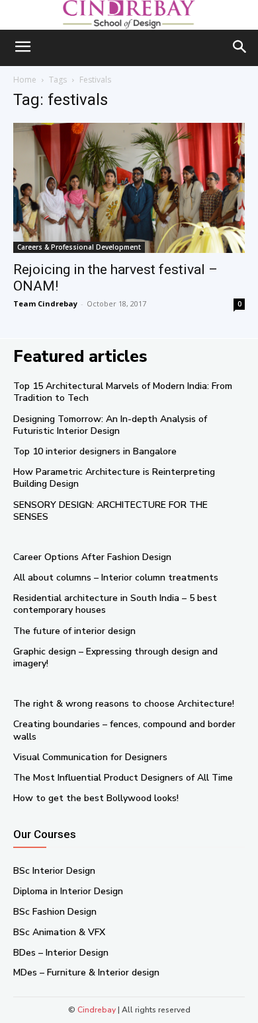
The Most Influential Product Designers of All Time (123, 777)
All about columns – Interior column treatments (115, 577)
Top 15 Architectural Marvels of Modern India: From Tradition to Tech (122, 392)
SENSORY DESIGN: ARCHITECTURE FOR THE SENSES (110, 511)
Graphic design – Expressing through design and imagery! (115, 657)
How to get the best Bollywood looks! (96, 798)
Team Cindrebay (45, 303)
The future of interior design (74, 631)
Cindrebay (96, 1010)
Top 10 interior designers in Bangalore (95, 451)
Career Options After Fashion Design (92, 557)
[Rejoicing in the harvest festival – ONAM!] (129, 188)
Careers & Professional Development (79, 247)
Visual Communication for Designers (90, 757)
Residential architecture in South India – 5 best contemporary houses (115, 604)
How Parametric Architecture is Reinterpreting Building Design (114, 478)
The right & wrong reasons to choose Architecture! (123, 703)
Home (24, 79)
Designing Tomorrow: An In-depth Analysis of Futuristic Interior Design (110, 425)
